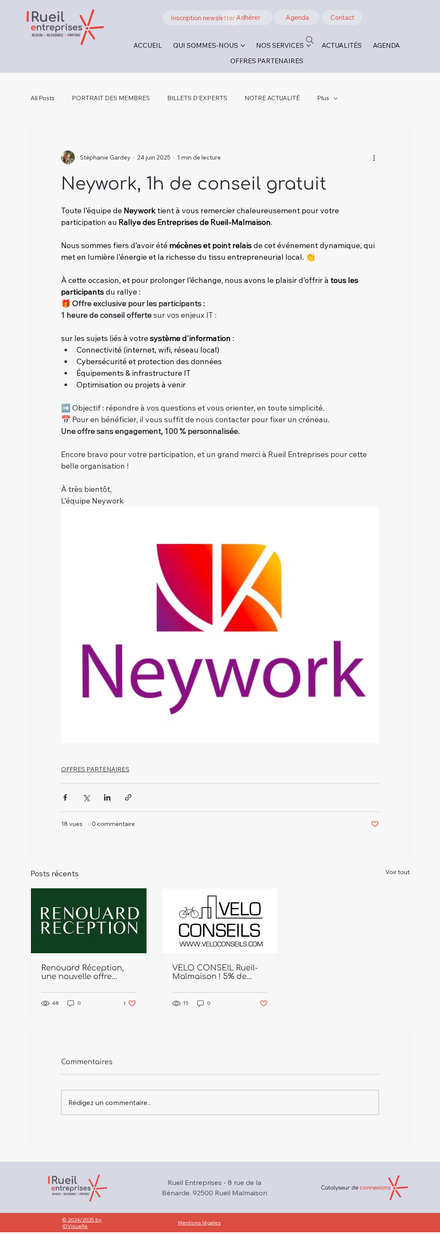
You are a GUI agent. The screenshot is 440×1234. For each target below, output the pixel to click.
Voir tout (397, 872)
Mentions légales (199, 1222)
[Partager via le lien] (128, 797)
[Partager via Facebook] (65, 797)
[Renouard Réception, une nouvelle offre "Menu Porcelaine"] (89, 920)
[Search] (310, 40)
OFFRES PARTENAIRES (95, 769)
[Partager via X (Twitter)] (86, 797)
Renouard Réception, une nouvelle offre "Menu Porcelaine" (82, 972)
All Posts (43, 98)
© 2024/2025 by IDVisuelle (81, 1222)
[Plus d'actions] (374, 157)
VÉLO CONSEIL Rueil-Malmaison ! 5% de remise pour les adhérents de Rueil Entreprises (215, 972)
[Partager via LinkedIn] (107, 797)
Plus (323, 98)
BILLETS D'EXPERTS (197, 98)
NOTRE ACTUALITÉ (272, 98)
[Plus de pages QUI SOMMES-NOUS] (243, 45)
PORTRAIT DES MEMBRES (111, 98)
